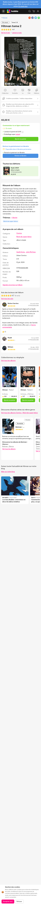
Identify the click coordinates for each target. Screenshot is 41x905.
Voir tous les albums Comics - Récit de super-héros (19, 413)
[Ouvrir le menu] (3, 11)
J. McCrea (30, 394)
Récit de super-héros (23, 237)
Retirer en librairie (20, 156)
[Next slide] (36, 61)
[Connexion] (38, 11)
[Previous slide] (4, 61)
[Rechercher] (29, 11)
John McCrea (31, 252)
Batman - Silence (8, 446)
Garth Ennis (20, 252)
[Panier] (34, 11)
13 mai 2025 (35, 338)
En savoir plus (22, 6)
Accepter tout (8, 901)
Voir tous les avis (7, 299)
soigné (18, 134)
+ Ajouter (14, 217)
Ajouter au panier (20, 139)
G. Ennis (5, 394)
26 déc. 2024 (35, 347)
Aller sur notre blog (8, 472)
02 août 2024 (34, 303)
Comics (19, 233)
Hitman (5, 18)
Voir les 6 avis (5, 33)
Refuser (19, 901)
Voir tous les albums (8, 360)
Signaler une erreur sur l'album (12, 285)
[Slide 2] (20, 84)
